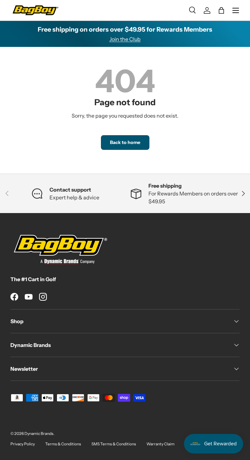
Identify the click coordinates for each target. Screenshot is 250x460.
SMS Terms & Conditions (113, 443)
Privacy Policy (22, 443)
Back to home (125, 142)
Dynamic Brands (38, 433)
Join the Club (125, 39)
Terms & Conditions (63, 443)
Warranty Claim (160, 443)
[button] (221, 10)
